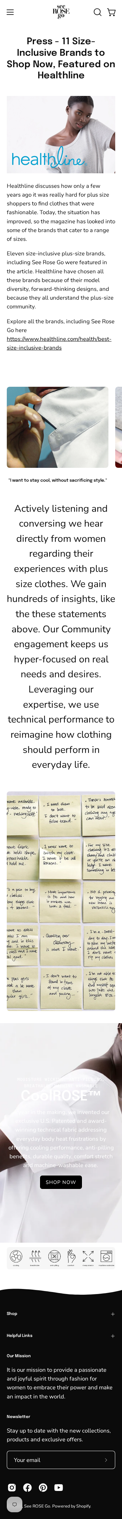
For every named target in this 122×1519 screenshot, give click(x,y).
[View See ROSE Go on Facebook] (27, 1488)
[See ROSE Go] (61, 12)
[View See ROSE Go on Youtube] (59, 1488)
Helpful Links (20, 1336)
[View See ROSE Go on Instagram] (12, 1488)
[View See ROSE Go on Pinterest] (43, 1488)
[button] (97, 12)
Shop (12, 1314)
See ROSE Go (37, 1506)
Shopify (83, 1506)
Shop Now (61, 1182)
